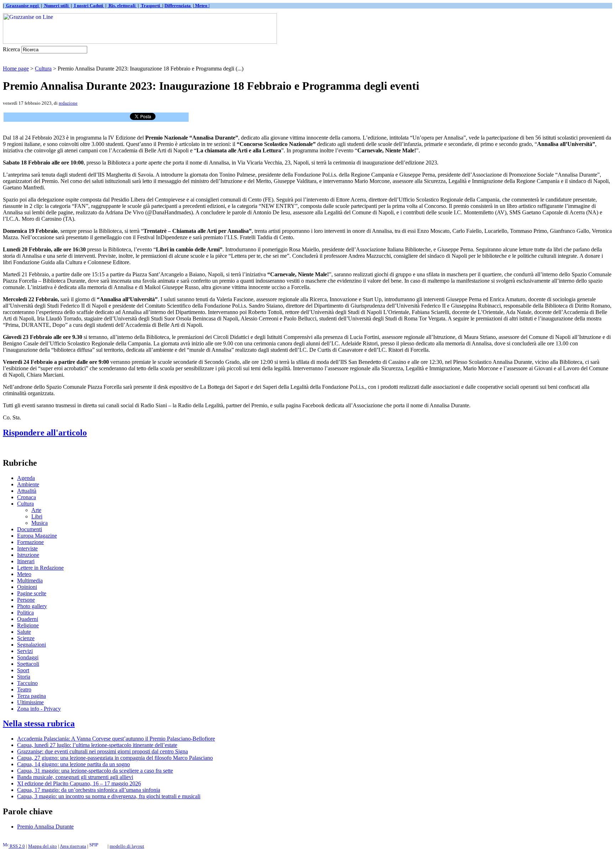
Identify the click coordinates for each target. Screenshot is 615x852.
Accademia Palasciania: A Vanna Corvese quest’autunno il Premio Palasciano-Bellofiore (116, 739)
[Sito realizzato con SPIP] (97, 846)
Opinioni (27, 587)
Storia (23, 677)
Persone (26, 600)
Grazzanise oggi (22, 5)
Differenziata (178, 5)
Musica (39, 523)
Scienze (26, 638)
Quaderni (27, 619)
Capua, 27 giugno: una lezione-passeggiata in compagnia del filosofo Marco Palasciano (115, 758)
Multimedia (30, 580)
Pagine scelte (31, 593)
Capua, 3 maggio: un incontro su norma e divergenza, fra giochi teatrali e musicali (108, 796)
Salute (24, 632)
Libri (36, 516)
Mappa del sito (42, 846)
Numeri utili (56, 5)
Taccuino (27, 683)
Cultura (43, 69)
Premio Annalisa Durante (45, 827)
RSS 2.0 (17, 846)
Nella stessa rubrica (39, 723)
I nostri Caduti (88, 5)
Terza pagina (31, 696)
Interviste (27, 548)
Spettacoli (28, 664)
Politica (25, 613)
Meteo (24, 574)
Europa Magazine (37, 536)
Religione (28, 625)
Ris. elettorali (122, 5)
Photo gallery (32, 606)
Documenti (29, 529)
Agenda (26, 478)
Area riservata (73, 846)
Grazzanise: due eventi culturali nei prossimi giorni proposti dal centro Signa (102, 751)
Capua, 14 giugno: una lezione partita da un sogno (73, 764)
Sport (23, 670)
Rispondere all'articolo (45, 432)
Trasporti (151, 5)
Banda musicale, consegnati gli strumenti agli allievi (75, 777)
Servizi (25, 651)
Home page (16, 69)
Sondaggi (27, 657)
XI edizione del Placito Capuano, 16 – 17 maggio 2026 (79, 783)
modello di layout (127, 846)
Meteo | (202, 5)
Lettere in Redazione (40, 568)
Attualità (26, 491)
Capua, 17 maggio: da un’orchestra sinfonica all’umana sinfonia (88, 790)
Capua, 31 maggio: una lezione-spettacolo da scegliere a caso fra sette (95, 771)
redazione (68, 103)
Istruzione (28, 555)
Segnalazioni (31, 645)
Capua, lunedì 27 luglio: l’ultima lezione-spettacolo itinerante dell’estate (97, 745)
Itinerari (26, 561)
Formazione (30, 542)
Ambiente (28, 484)
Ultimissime (30, 702)
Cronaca (26, 497)
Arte (36, 510)
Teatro (24, 689)
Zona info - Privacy (39, 709)
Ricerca (11, 49)
